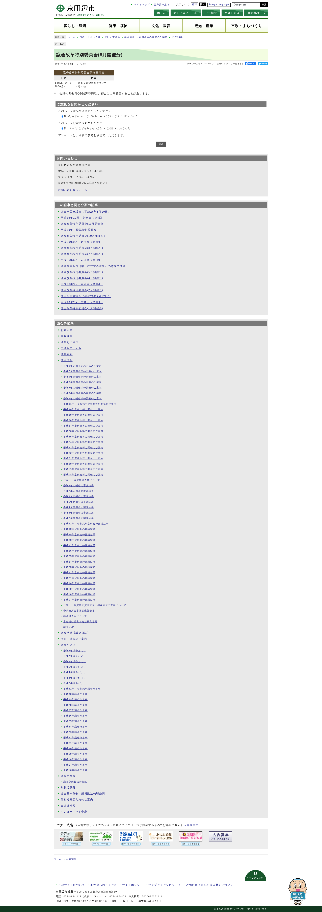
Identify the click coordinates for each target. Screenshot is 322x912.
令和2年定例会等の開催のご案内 (82, 398)
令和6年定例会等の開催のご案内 (82, 376)
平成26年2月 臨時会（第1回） (82, 302)
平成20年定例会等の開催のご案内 (83, 464)
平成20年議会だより (75, 748)
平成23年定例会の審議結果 (79, 567)
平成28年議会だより (75, 705)
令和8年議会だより (74, 650)
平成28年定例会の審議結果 (79, 540)
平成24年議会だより (75, 726)
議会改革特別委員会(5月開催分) (82, 272)
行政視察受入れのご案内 (77, 799)
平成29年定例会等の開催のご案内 (83, 415)
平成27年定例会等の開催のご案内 (83, 426)
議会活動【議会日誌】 (75, 632)
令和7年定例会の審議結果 (78, 491)
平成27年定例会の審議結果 (79, 545)
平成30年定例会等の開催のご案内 (83, 409)
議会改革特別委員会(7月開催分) (82, 254)
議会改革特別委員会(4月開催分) (82, 278)
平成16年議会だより (75, 770)
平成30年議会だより (75, 694)
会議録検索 (68, 805)
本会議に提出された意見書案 (80, 621)
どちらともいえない (101, 116)
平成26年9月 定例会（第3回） (82, 241)
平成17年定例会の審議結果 (79, 599)
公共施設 (211, 12)
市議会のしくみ (71, 348)
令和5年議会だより (74, 667)
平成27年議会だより (75, 710)
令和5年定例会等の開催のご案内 (82, 382)
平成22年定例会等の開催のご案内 (83, 453)
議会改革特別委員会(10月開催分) (83, 235)
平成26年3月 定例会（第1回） (82, 284)
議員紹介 (66, 354)
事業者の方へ (256, 12)
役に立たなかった (120, 128)
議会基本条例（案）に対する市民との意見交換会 (93, 266)
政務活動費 (68, 787)
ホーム (161, 12)
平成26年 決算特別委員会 (79, 229)
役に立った (70, 128)
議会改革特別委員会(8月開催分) (82, 248)
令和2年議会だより (74, 683)
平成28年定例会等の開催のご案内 (83, 420)
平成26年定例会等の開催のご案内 (83, 431)
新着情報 (71, 859)
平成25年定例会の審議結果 (79, 556)
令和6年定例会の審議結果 (78, 496)
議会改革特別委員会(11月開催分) (82, 223)
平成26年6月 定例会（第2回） (82, 260)
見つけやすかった (74, 116)
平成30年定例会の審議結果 (79, 529)
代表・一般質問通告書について (81, 480)
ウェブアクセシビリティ (164, 884)
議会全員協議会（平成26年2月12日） (86, 296)
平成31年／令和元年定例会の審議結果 (86, 523)
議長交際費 (68, 776)
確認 (161, 144)
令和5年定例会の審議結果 (78, 502)
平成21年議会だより (75, 743)
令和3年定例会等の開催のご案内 (82, 393)
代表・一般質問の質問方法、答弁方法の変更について (94, 605)
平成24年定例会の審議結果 (79, 562)
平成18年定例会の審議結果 (79, 594)
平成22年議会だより (75, 737)
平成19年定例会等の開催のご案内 (83, 469)
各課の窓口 (232, 12)
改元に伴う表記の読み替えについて (209, 884)
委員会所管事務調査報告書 (79, 610)
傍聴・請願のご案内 (74, 638)
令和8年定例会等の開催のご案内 (82, 366)
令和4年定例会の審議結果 (78, 507)
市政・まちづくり (90, 37)
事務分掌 (66, 336)
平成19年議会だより (75, 754)
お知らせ (66, 330)
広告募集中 (191, 825)
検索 (264, 4)
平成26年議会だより (75, 716)
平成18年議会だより (75, 759)
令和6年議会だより (74, 661)
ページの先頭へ (255, 878)
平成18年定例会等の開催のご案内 (83, 474)
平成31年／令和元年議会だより (82, 688)
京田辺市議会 (112, 37)
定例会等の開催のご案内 (153, 37)
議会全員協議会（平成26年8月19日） (86, 211)
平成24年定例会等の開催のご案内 (83, 442)
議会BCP (68, 627)
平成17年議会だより (75, 765)
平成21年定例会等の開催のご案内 (83, 458)
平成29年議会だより (75, 699)
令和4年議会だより (74, 672)
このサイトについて (71, 884)
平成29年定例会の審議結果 (79, 534)
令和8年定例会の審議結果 (78, 485)
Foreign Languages (219, 4)
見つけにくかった (127, 116)
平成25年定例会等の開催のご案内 (83, 436)
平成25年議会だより (75, 721)
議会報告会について (75, 616)
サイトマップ (142, 4)
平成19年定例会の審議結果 (79, 589)
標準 (194, 4)
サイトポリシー (132, 884)
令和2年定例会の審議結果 (78, 518)
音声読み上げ (162, 4)
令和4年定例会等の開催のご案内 (82, 387)
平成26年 (177, 37)
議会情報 (129, 37)
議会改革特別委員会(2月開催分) (82, 290)
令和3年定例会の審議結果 (78, 512)
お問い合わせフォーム (73, 190)
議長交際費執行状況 (75, 782)
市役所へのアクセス (103, 884)
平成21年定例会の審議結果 (79, 578)
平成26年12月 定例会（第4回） (83, 217)
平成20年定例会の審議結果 (79, 583)
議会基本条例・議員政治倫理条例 (83, 793)
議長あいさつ (69, 342)
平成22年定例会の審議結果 (79, 572)
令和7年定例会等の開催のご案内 (82, 371)
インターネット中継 (74, 811)
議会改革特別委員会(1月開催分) (82, 308)
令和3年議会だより (74, 678)
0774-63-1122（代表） (78, 896)
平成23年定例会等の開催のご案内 (83, 447)
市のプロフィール (185, 12)
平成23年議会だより (75, 732)
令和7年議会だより (74, 656)
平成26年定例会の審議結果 (79, 551)
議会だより (68, 644)
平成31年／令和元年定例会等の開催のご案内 (89, 404)
